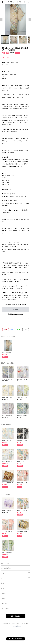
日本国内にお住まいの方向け (15, 314)
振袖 (2, 583)
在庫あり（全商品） (6, 568)
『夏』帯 (3, 598)
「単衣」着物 (4, 603)
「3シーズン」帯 (5, 608)
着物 (2, 573)
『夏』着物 (3, 593)
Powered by (13, 626)
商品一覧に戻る (15, 616)
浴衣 (2, 588)
